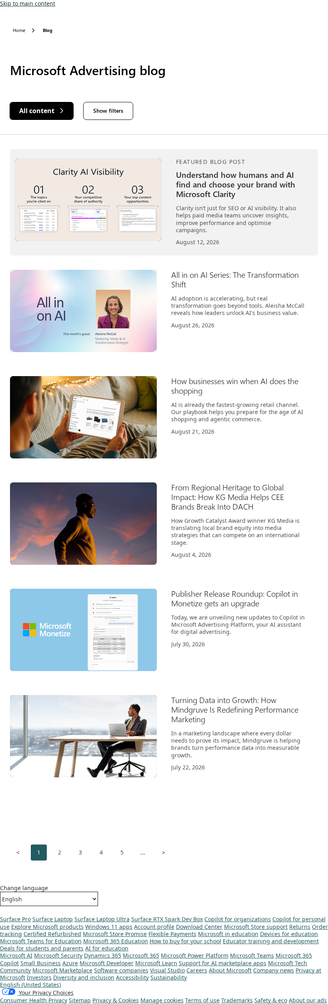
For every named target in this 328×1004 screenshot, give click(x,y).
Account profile (154, 926)
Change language (24, 888)
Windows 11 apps (108, 926)
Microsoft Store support (256, 926)
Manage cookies (162, 1000)
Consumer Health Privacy (33, 1000)
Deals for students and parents (42, 948)
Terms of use (202, 1000)
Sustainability (168, 977)
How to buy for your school (185, 941)
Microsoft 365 (141, 955)
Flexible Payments (172, 934)
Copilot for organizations (237, 919)
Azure (70, 963)
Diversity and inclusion (83, 977)
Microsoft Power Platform (194, 955)
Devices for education (289, 934)
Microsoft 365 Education (115, 941)
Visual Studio (167, 970)
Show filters (108, 110)
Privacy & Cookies (115, 1000)
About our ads (308, 1000)
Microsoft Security (58, 955)
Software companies (121, 970)
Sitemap (80, 1000)
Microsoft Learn (156, 963)
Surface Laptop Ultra (102, 919)
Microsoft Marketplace (62, 970)
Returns (299, 926)
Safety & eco (270, 1000)
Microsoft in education (228, 934)
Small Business (40, 963)
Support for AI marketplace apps (222, 963)
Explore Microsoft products (47, 926)
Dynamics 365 (102, 955)
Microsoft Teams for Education (41, 941)
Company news (273, 970)
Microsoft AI (16, 955)
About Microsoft (230, 970)
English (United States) (30, 984)
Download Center (199, 926)
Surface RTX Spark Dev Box (167, 919)
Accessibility (132, 977)
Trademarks (237, 1000)
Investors (39, 977)
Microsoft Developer (107, 963)
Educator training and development (271, 941)
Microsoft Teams (252, 955)
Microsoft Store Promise (115, 934)
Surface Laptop (52, 919)
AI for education (106, 948)
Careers (196, 970)
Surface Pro (15, 919)
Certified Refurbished (52, 934)
